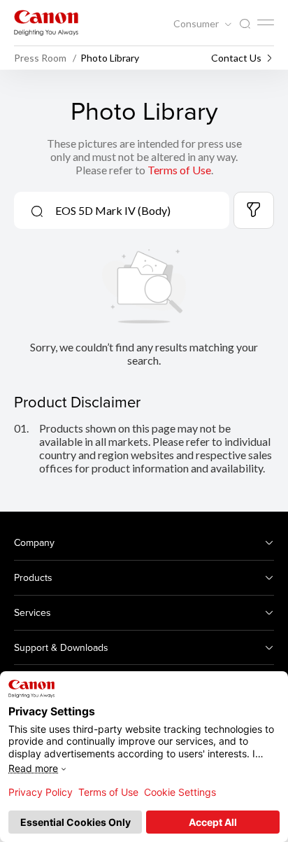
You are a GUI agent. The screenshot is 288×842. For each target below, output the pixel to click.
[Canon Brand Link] (46, 23)
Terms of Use (179, 169)
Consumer (197, 23)
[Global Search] (244, 24)
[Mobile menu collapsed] (265, 22)
